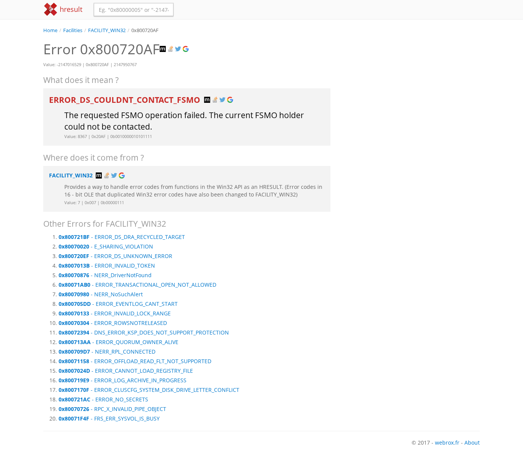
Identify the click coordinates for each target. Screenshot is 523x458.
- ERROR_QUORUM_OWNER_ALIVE (118, 342)
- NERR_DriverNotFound (105, 275)
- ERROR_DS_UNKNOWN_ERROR (115, 256)
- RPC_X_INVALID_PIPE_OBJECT (112, 409)
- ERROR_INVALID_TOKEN (107, 265)
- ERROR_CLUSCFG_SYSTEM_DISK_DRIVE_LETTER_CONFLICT (149, 389)
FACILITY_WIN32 (107, 30)
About (472, 442)
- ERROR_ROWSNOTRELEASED (113, 322)
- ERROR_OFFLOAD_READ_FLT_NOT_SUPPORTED (135, 361)
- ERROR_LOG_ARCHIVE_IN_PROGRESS (122, 380)
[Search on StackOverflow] (171, 49)
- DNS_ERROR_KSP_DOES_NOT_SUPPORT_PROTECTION (144, 332)
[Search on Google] (186, 49)
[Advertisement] (411, 87)
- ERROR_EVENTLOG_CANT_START (118, 303)
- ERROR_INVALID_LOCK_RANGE (115, 313)
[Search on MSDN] (163, 49)
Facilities (72, 30)
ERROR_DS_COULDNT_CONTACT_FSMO (125, 99)
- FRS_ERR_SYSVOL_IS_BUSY (109, 418)
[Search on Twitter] (179, 49)
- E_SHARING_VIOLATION (106, 246)
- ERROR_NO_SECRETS (103, 399)
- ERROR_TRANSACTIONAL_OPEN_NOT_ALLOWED (137, 284)
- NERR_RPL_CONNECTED (107, 351)
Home (50, 30)
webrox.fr (447, 442)
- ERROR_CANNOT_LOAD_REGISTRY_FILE (126, 370)
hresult (70, 9)
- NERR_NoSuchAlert (101, 294)
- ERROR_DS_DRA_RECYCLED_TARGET (122, 236)
